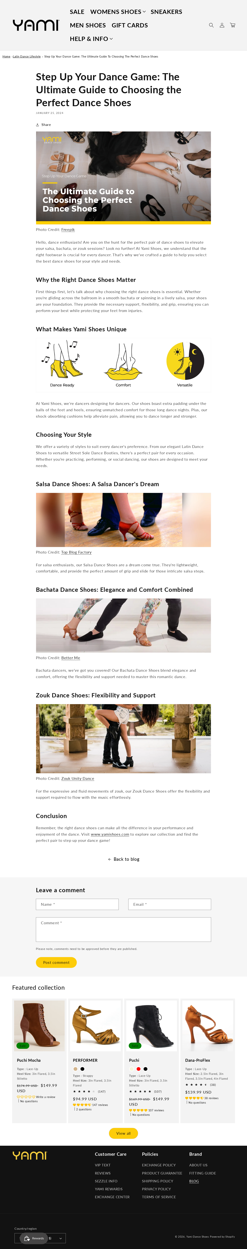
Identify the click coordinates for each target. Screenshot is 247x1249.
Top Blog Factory (76, 552)
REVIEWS (103, 1173)
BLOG (194, 1181)
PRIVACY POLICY (156, 1189)
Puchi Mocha (29, 1060)
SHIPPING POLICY (157, 1181)
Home (6, 56)
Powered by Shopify (222, 1236)
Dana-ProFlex (197, 1060)
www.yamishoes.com (110, 834)
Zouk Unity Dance (77, 778)
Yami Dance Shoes (197, 1236)
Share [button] (46, 125)
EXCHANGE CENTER (112, 1197)
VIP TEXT (103, 1165)
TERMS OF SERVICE (159, 1197)
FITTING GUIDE (202, 1173)
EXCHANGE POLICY (159, 1165)
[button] (117, 11)
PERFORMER (85, 1060)
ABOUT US (198, 1165)
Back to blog (127, 859)
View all (123, 1133)
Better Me (70, 657)
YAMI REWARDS (109, 1189)
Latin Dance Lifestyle (27, 56)
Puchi (134, 1060)
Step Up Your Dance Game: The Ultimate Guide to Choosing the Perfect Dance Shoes (101, 56)
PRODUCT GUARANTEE (162, 1173)
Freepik (68, 229)
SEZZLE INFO (106, 1181)
